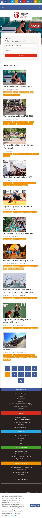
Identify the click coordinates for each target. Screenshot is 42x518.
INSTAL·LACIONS (21, 447)
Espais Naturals (21, 459)
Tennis (14, 328)
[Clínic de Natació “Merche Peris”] (14, 78)
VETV (21, 443)
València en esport (21, 463)
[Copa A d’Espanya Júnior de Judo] (14, 197)
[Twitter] (13, 1)
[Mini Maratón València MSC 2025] (14, 107)
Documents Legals (21, 394)
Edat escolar (16, 94)
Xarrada (21, 92)
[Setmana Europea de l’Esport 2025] (14, 251)
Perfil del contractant (21, 406)
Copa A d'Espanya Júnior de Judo (17, 206)
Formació (15, 92)
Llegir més (13, 515)
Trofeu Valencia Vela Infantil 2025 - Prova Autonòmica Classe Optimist (19, 291)
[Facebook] (20, 1)
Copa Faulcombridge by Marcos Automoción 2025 (17, 320)
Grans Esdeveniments (21, 427)
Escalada (11, 357)
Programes (21, 399)
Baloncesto (26, 355)
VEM (21, 440)
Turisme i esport (21, 470)
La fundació (21, 390)
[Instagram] (16, 1)
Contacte (21, 409)
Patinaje (21, 357)
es (9, 1)
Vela (14, 298)
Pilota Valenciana (17, 183)
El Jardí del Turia (21, 479)
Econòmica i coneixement (21, 472)
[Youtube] (24, 1)
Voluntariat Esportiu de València (21, 467)
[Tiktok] (28, 1)
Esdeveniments (7, 92)
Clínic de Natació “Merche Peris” (17, 86)
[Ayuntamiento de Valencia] (2, 2)
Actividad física (17, 121)
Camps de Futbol (21, 451)
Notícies (21, 438)
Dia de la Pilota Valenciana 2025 (17, 177)
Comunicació (21, 431)
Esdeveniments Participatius (25, 124)
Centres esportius (21, 454)
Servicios (21, 396)
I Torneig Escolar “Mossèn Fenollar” (18, 233)
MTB (16, 357)
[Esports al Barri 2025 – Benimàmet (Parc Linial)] (14, 136)
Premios (21, 475)
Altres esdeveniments (30, 183)
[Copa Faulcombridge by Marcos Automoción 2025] (14, 310)
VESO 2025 (8, 349)
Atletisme (25, 121)
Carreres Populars (21, 417)
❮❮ (7, 368)
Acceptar (35, 506)
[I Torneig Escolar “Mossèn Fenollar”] (14, 224)
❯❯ (21, 381)
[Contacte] (35, 1)
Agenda (21, 413)
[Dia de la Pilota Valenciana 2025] (14, 168)
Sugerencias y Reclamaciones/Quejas (21, 404)
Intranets (21, 401)
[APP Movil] (32, 1)
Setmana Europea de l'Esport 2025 (18, 260)
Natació (27, 92)
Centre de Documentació (21, 436)
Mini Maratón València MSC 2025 (18, 116)
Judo (14, 212)
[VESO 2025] (14, 340)
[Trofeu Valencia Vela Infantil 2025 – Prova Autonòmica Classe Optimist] (14, 280)
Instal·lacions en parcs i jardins (21, 456)
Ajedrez (15, 239)
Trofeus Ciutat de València (21, 420)
